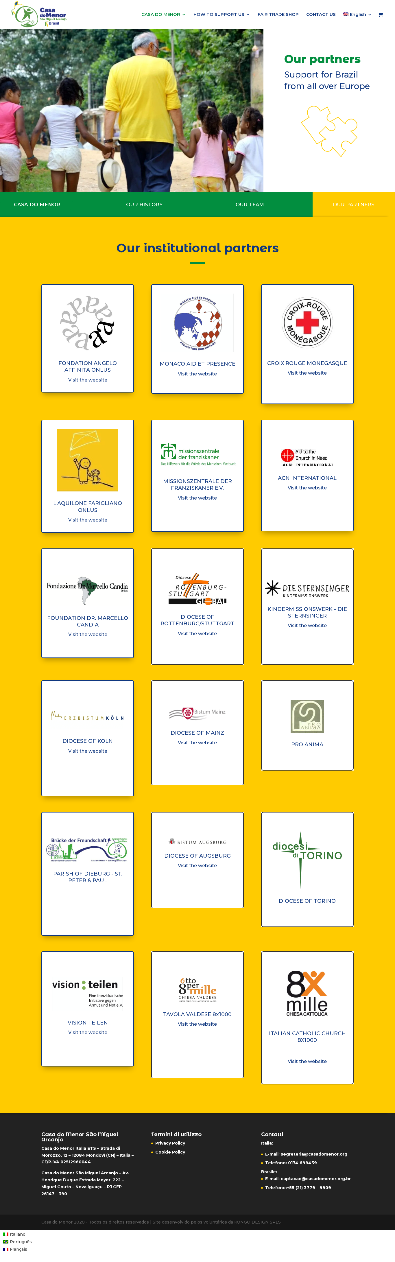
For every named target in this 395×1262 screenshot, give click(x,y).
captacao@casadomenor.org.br (316, 1178)
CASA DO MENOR (160, 14)
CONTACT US (321, 14)
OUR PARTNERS (353, 204)
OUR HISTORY (144, 204)
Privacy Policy (170, 1143)
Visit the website (87, 380)
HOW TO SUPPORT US (218, 14)
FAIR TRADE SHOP (278, 14)
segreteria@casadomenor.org (314, 1154)
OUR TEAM (250, 204)
